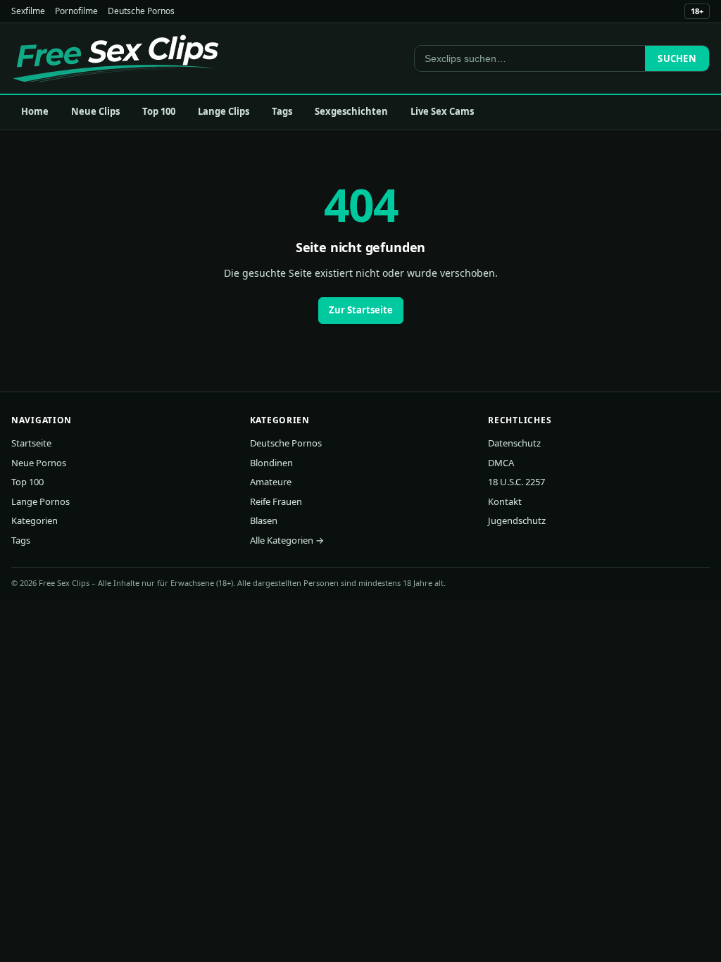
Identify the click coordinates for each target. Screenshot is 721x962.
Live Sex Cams (442, 111)
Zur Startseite (361, 310)
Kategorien (34, 520)
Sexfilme (28, 11)
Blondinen (271, 462)
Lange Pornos (40, 501)
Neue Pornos (38, 462)
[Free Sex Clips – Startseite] (115, 58)
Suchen (677, 58)
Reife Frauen (276, 501)
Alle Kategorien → (287, 540)
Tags (282, 111)
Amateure (270, 481)
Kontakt (505, 501)
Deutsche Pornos (141, 11)
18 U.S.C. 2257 (516, 481)
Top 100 (158, 111)
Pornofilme (76, 11)
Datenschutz (514, 443)
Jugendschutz (517, 520)
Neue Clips (95, 111)
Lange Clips (223, 111)
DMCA (501, 462)
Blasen (263, 520)
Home (35, 111)
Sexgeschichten (351, 111)
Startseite (31, 443)
